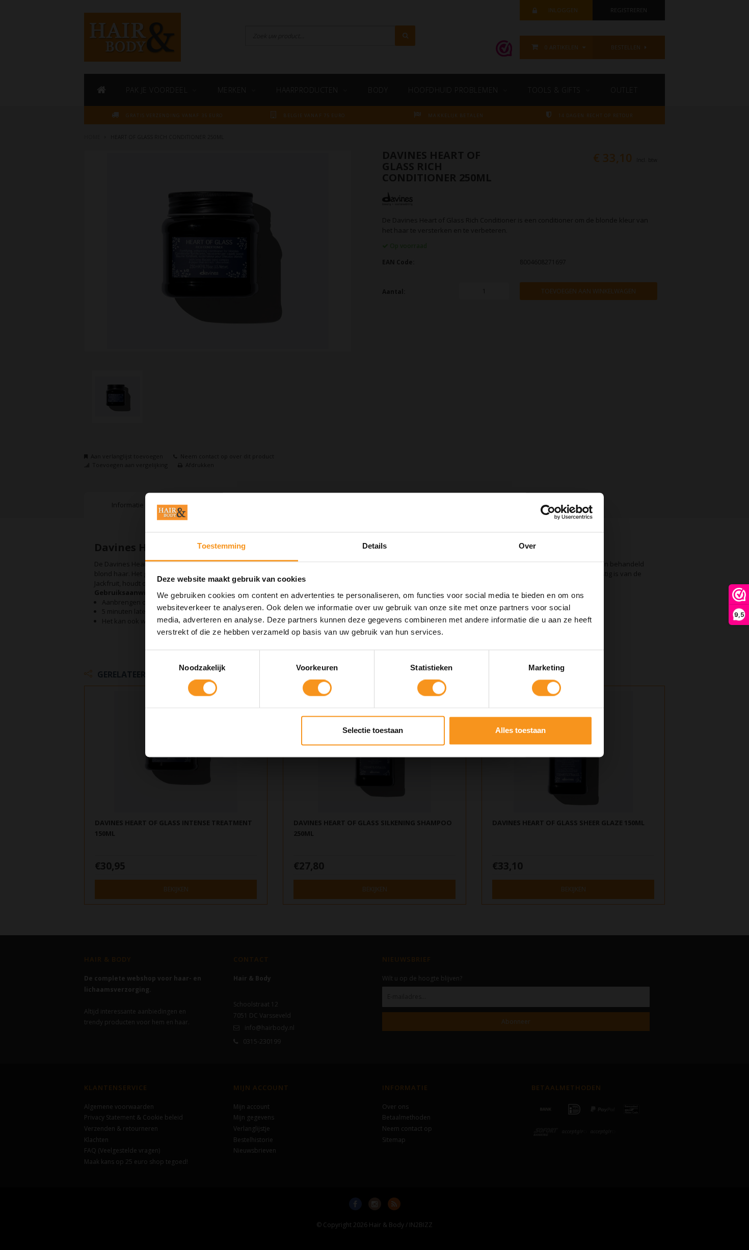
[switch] (317, 688)
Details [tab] (374, 545)
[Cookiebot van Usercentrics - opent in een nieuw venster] (548, 512)
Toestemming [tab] (221, 545)
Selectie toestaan (372, 730)
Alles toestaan (520, 730)
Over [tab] (527, 545)
